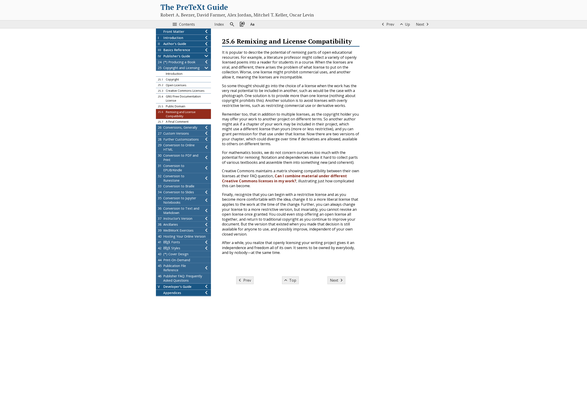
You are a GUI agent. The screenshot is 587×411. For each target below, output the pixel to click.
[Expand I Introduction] (206, 38)
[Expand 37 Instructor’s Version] (206, 219)
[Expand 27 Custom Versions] (206, 133)
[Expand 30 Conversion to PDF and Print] (206, 158)
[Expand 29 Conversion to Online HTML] (206, 147)
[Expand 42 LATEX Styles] (206, 248)
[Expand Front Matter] (206, 31)
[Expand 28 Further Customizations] (206, 139)
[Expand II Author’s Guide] (206, 44)
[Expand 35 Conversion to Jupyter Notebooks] (206, 200)
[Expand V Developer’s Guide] (206, 286)
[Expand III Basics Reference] (206, 50)
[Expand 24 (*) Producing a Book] (206, 62)
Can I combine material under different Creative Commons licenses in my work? (284, 178)
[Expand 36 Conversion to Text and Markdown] (206, 211)
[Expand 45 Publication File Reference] (206, 268)
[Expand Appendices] (206, 293)
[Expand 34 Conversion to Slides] (206, 192)
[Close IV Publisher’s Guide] (206, 56)
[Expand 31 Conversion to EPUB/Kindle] (206, 168)
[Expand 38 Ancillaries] (206, 224)
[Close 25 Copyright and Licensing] (206, 68)
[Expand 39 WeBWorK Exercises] (206, 230)
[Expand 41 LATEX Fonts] (206, 242)
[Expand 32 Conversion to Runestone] (206, 178)
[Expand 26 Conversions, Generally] (206, 127)
